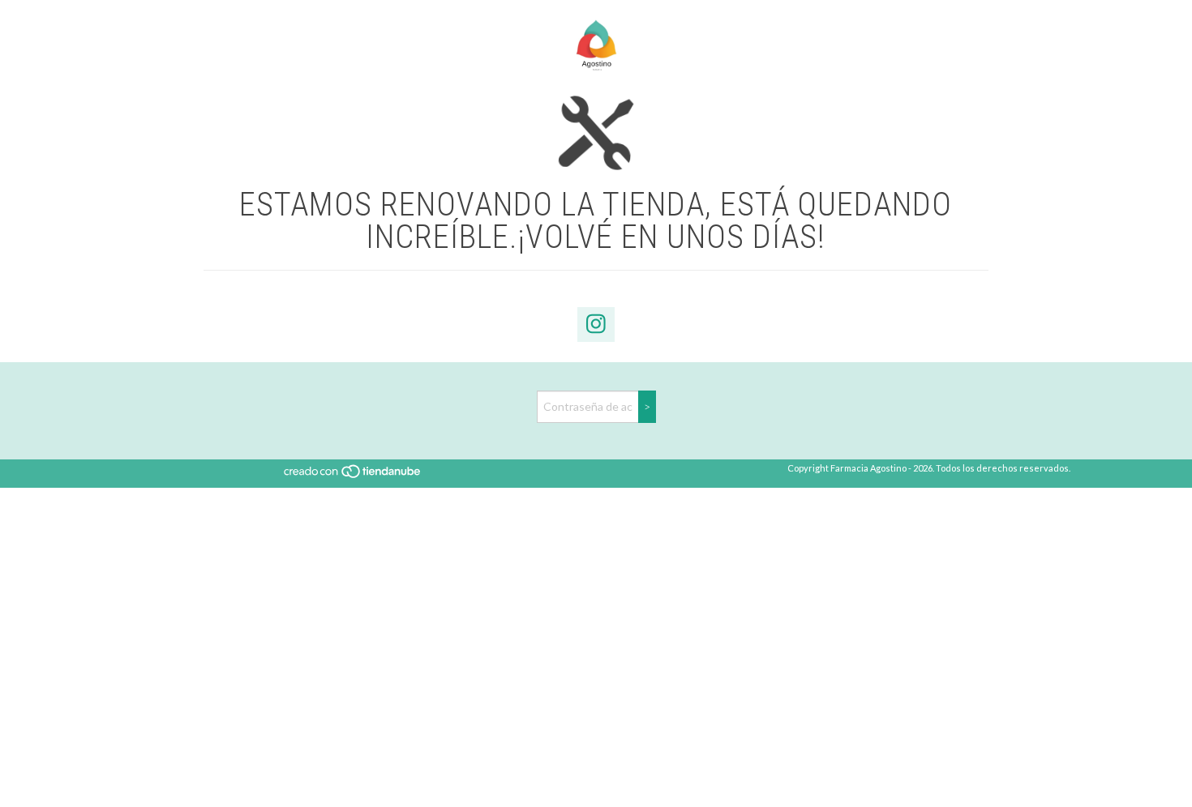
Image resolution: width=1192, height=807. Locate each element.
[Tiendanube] (353, 475)
